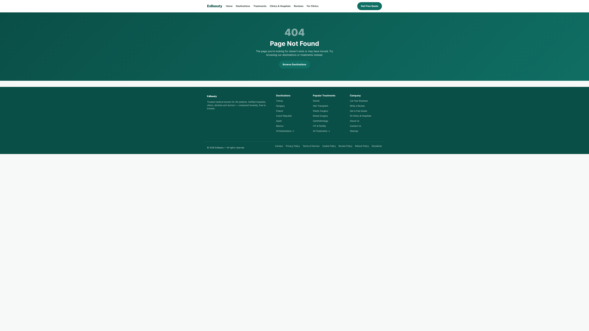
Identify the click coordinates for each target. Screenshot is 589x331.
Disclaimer (377, 146)
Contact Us (355, 126)
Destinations (243, 6)
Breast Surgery (320, 115)
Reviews (298, 6)
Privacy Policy (293, 146)
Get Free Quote (369, 6)
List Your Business (359, 100)
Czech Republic (284, 115)
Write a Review (357, 106)
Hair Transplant (320, 106)
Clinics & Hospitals (280, 6)
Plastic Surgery (320, 111)
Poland (279, 111)
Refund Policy (362, 146)
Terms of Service (311, 146)
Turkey (279, 100)
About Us (354, 121)
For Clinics (312, 6)
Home (229, 6)
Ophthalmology (320, 121)
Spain (279, 121)
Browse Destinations (294, 64)
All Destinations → (285, 131)
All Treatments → (321, 131)
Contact (279, 146)
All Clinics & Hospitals (360, 115)
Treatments (259, 6)
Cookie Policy (329, 146)
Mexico (279, 126)
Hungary (280, 106)
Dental (316, 100)
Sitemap (354, 131)
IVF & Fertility (319, 126)
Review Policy (345, 146)
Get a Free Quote (358, 111)
